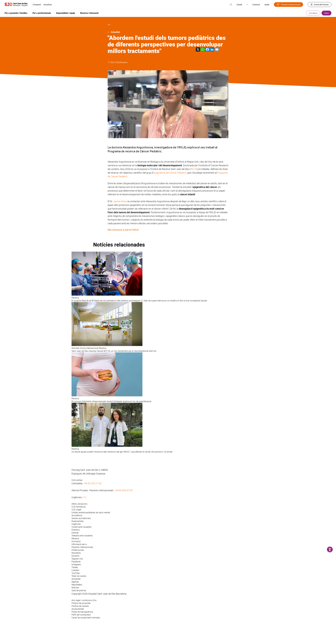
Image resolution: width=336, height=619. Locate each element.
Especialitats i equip (65, 13)
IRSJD (193, 169)
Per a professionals (42, 13)
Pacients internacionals (290, 4)
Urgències (76, 524)
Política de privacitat (81, 603)
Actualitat (47, 4)
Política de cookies (80, 606)
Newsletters (77, 584)
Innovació (76, 541)
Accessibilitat (78, 608)
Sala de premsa (79, 590)
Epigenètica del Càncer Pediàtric (169, 172)
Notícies (75, 587)
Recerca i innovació (89, 13)
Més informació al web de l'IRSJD (123, 229)
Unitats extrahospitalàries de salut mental (91, 512)
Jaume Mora (120, 201)
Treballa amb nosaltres (82, 535)
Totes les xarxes (79, 576)
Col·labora (313, 13)
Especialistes (78, 521)
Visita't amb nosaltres (81, 526)
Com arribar (77, 480)
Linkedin (75, 570)
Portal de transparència (82, 611)
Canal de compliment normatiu (86, 617)
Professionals (78, 550)
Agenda (75, 581)
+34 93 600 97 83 (123, 490)
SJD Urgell (76, 509)
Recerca (123, 62)
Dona (326, 13)
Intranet (75, 532)
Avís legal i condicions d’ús (84, 600)
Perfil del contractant (81, 614)
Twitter (75, 567)
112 (84, 497)
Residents (76, 552)
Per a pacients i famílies (16, 13)
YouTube (76, 573)
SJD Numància (79, 506)
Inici (109, 24)
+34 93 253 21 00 (92, 483)
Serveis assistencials (81, 518)
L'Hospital (37, 4)
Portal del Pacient (321, 4)
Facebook (76, 561)
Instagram (76, 564)
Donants (75, 555)
